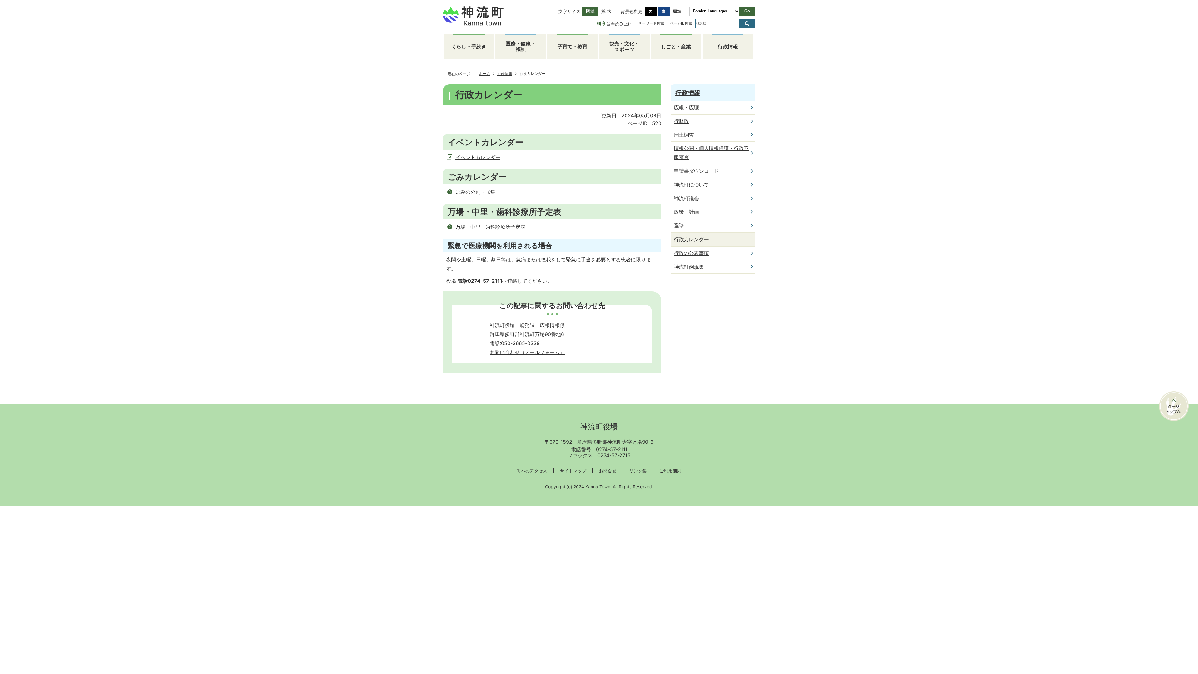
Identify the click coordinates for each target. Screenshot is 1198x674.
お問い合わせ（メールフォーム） (527, 352)
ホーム (484, 73)
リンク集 (638, 470)
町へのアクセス (532, 470)
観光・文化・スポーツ (624, 46)
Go (747, 11)
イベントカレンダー (477, 157)
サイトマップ (573, 470)
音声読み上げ (619, 23)
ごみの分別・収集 (475, 192)
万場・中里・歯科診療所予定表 (490, 227)
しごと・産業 (676, 46)
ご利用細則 (670, 470)
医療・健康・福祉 (521, 46)
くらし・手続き (468, 46)
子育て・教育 (572, 46)
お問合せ (607, 470)
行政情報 (728, 46)
